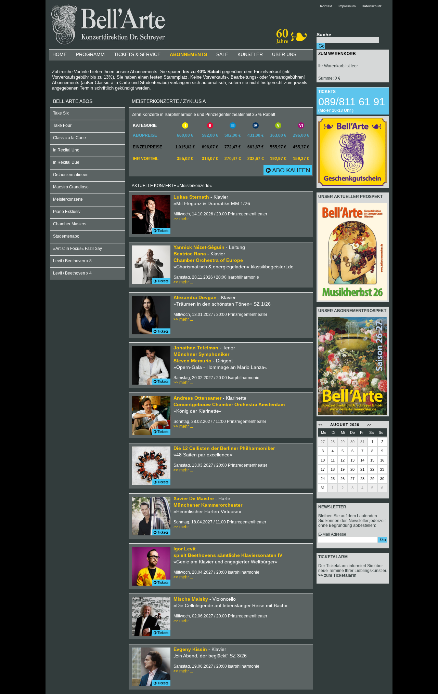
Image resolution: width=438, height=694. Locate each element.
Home (59, 54)
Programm (90, 54)
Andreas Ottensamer (197, 398)
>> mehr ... (183, 218)
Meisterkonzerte (68, 199)
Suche (324, 34)
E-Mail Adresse (332, 534)
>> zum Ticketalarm (337, 575)
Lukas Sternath (191, 197)
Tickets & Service (137, 54)
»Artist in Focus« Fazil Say (77, 248)
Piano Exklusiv (66, 211)
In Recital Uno (66, 150)
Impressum (347, 6)
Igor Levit (184, 548)
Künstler (250, 54)
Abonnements (188, 54)
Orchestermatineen (71, 174)
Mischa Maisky (190, 599)
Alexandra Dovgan (195, 297)
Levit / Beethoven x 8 (72, 260)
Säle (222, 54)
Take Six (61, 113)
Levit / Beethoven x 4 (72, 273)
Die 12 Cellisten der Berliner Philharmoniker (224, 448)
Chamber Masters (69, 224)
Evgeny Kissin (190, 649)
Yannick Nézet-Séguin (198, 247)
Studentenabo (66, 236)
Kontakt (328, 6)
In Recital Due (66, 162)
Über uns (284, 54)
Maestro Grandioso (71, 187)
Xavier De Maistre (193, 498)
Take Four (62, 125)
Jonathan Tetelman (195, 347)
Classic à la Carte (69, 137)
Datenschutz (372, 6)
